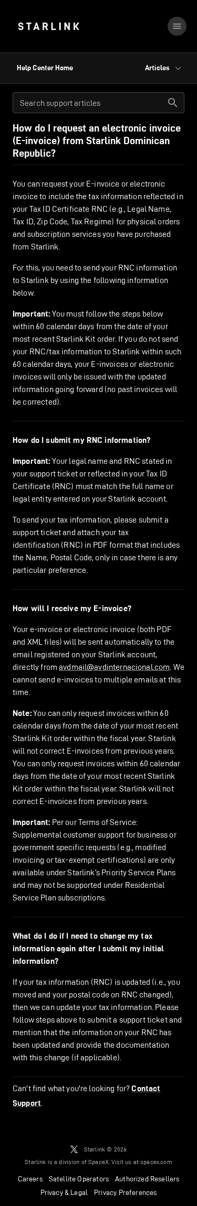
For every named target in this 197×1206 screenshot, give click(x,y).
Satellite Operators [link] (79, 1179)
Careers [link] (30, 1179)
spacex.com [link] (156, 1161)
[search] (172, 102)
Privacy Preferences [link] (125, 1192)
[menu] (177, 26)
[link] (48, 26)
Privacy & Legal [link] (64, 1192)
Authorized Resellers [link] (147, 1179)
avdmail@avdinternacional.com (114, 666)
